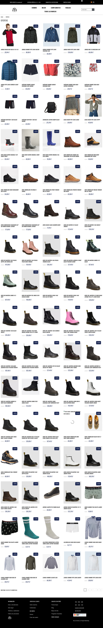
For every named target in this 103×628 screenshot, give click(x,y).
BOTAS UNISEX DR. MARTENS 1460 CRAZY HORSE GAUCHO (8, 507)
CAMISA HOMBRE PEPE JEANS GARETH (72, 577)
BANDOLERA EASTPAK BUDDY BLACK (51, 119)
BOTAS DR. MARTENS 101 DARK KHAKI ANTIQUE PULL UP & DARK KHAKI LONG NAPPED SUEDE (93, 296)
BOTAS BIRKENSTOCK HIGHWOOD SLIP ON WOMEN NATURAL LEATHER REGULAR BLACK (30, 225)
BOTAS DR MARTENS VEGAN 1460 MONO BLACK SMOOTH (71, 296)
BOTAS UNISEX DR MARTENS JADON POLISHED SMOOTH (92, 472)
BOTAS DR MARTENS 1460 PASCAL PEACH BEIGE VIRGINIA (29, 261)
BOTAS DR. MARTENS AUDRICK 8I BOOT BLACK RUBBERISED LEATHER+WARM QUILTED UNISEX (8, 402)
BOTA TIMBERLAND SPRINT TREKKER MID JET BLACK (51, 190)
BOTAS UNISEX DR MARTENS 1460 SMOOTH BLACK (50, 472)
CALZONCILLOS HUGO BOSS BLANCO (72, 542)
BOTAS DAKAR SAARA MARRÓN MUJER (51, 225)
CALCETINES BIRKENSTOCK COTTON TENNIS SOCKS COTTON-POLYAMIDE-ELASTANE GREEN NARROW (30, 543)
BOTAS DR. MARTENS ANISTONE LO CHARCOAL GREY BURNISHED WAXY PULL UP (92, 366)
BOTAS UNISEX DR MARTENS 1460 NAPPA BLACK (29, 472)
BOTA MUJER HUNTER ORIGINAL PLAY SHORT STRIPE (9, 155)
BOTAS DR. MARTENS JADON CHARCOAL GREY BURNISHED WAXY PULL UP (51, 402)
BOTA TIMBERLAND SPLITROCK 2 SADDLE (29, 190)
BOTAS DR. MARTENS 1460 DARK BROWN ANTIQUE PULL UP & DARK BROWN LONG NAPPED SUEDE (29, 331)
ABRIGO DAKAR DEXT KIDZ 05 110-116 (9, 49)
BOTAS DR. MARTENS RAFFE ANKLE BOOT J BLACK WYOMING (8, 437)
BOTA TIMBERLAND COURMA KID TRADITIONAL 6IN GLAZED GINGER (71, 155)
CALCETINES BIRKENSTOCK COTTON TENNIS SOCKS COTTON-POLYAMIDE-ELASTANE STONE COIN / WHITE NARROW (51, 543)
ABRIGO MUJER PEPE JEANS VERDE (71, 49)
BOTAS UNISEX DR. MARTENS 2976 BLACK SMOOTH (29, 507)
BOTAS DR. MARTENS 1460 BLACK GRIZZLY (8, 331)
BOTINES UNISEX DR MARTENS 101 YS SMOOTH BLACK (72, 507)
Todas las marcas (50, 11)
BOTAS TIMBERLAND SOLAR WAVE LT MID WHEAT (92, 437)
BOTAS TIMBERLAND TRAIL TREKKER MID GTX (9, 472)
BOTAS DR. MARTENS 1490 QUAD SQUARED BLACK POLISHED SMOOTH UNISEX (9, 366)
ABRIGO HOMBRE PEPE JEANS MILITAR (30, 49)
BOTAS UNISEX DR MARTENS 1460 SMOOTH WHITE (71, 472)
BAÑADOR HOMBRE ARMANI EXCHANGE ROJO (49, 85)
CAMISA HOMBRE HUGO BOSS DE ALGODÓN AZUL (8, 578)
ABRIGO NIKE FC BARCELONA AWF (92, 49)
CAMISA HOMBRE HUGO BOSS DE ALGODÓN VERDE (29, 578)
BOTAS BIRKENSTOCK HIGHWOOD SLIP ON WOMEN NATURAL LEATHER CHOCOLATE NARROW (9, 225)
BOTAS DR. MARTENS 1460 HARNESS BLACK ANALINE (51, 331)
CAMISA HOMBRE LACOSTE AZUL (50, 577)
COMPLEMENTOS (56, 8)
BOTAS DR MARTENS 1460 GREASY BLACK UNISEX (92, 225)
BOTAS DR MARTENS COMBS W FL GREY (8, 296)
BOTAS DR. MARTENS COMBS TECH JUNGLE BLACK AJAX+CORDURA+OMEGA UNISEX (29, 402)
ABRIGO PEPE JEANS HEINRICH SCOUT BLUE (9, 85)
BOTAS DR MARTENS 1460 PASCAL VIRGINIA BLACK (50, 261)
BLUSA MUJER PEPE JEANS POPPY (92, 119)
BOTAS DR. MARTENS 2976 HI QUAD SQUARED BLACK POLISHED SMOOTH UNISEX (30, 366)
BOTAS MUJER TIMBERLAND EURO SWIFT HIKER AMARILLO (71, 437)
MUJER (44, 8)
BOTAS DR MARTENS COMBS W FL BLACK (92, 261)
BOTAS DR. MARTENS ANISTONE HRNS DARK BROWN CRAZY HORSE (72, 366)
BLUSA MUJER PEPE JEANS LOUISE (71, 119)
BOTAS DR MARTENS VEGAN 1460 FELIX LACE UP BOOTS (50, 296)
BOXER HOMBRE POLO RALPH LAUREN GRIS (93, 507)
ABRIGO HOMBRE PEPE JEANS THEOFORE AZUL (49, 50)
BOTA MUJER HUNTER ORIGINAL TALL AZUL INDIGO (51, 155)
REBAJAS (68, 8)
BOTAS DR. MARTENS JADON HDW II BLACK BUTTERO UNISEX (72, 402)
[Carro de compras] (80, 2)
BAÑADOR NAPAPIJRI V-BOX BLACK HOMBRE (9, 120)
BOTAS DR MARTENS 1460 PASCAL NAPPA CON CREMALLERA (8, 261)
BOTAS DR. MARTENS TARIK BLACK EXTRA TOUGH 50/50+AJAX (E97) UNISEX (50, 437)
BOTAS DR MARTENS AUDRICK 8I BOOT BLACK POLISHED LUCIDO (72, 261)
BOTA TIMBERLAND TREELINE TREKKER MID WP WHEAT (93, 190)
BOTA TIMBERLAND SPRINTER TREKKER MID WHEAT (72, 190)
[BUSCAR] (93, 9)
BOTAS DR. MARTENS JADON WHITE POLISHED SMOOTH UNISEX (92, 402)
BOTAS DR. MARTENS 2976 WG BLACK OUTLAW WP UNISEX (51, 366)
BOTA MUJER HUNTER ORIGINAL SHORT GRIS (30, 155)
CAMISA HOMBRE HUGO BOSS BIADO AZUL (92, 542)
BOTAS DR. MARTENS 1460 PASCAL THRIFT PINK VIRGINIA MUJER (72, 331)
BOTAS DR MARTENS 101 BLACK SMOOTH (71, 225)
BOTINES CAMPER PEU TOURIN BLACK (51, 507)
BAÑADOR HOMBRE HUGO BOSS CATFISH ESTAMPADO (71, 85)
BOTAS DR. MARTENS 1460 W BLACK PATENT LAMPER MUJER (92, 331)
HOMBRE (34, 8)
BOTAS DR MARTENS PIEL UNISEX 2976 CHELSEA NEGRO (30, 296)
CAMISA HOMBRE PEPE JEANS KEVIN (92, 577)
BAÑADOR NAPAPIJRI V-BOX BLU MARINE (29, 120)
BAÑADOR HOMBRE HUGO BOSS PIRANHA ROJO (91, 85)
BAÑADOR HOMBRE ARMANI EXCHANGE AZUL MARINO (28, 85)
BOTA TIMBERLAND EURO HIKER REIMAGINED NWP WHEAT (91, 155)
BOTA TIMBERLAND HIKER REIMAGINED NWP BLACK (9, 190)
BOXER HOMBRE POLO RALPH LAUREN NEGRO (9, 542)
